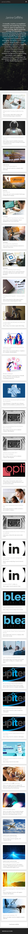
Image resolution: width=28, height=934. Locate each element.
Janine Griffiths (5, 2)
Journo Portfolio (9, 931)
